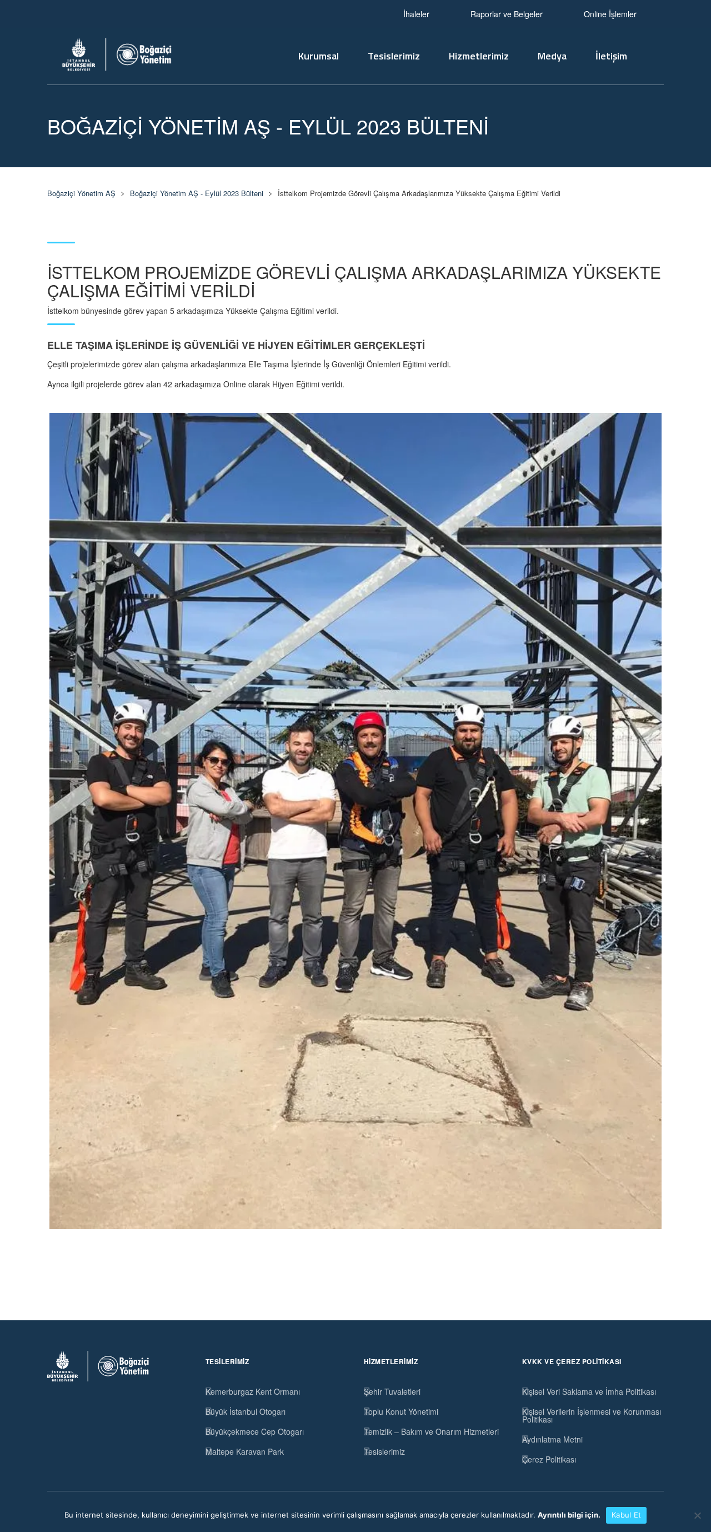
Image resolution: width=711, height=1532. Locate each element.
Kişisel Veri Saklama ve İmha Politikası (589, 1391)
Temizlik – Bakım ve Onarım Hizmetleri (431, 1431)
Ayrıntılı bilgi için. (569, 1514)
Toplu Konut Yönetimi (401, 1411)
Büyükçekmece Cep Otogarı (255, 1431)
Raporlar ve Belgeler (506, 13)
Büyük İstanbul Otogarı (246, 1411)
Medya (552, 55)
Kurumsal (318, 55)
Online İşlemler (610, 13)
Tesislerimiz (394, 55)
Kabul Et (626, 1514)
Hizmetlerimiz (479, 55)
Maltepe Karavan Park (245, 1451)
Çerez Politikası (549, 1459)
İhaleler (416, 13)
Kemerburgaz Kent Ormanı (253, 1391)
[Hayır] (697, 1515)
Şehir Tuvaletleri (392, 1391)
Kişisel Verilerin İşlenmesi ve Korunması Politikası (591, 1415)
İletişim (611, 55)
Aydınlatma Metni (552, 1439)
